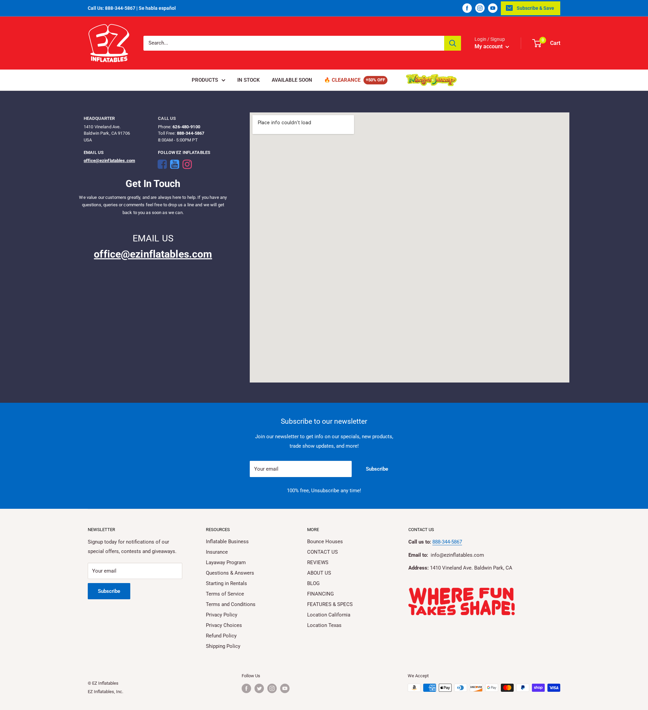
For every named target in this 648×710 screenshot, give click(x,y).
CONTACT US (322, 552)
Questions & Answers (230, 573)
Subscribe (377, 469)
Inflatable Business (227, 541)
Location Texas (324, 625)
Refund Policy (221, 636)
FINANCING (320, 594)
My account (489, 46)
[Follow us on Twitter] (259, 688)
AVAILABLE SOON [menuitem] (292, 80)
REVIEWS (317, 562)
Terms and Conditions (230, 604)
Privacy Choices (224, 625)
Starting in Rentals (226, 583)
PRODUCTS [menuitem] (205, 80)
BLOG (313, 583)
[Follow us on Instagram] (480, 8)
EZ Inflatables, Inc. (105, 691)
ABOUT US (319, 573)
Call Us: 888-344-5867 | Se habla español (132, 8)
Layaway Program (226, 562)
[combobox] (293, 43)
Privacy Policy (221, 615)
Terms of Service (225, 594)
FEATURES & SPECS (330, 604)
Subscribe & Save (535, 8)
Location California (328, 615)
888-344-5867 (447, 542)
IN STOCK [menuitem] (248, 80)
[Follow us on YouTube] (492, 8)
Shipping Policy (223, 646)
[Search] (452, 43)
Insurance (217, 552)
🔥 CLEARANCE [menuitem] (342, 80)
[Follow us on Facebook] (467, 8)
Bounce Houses (325, 541)
